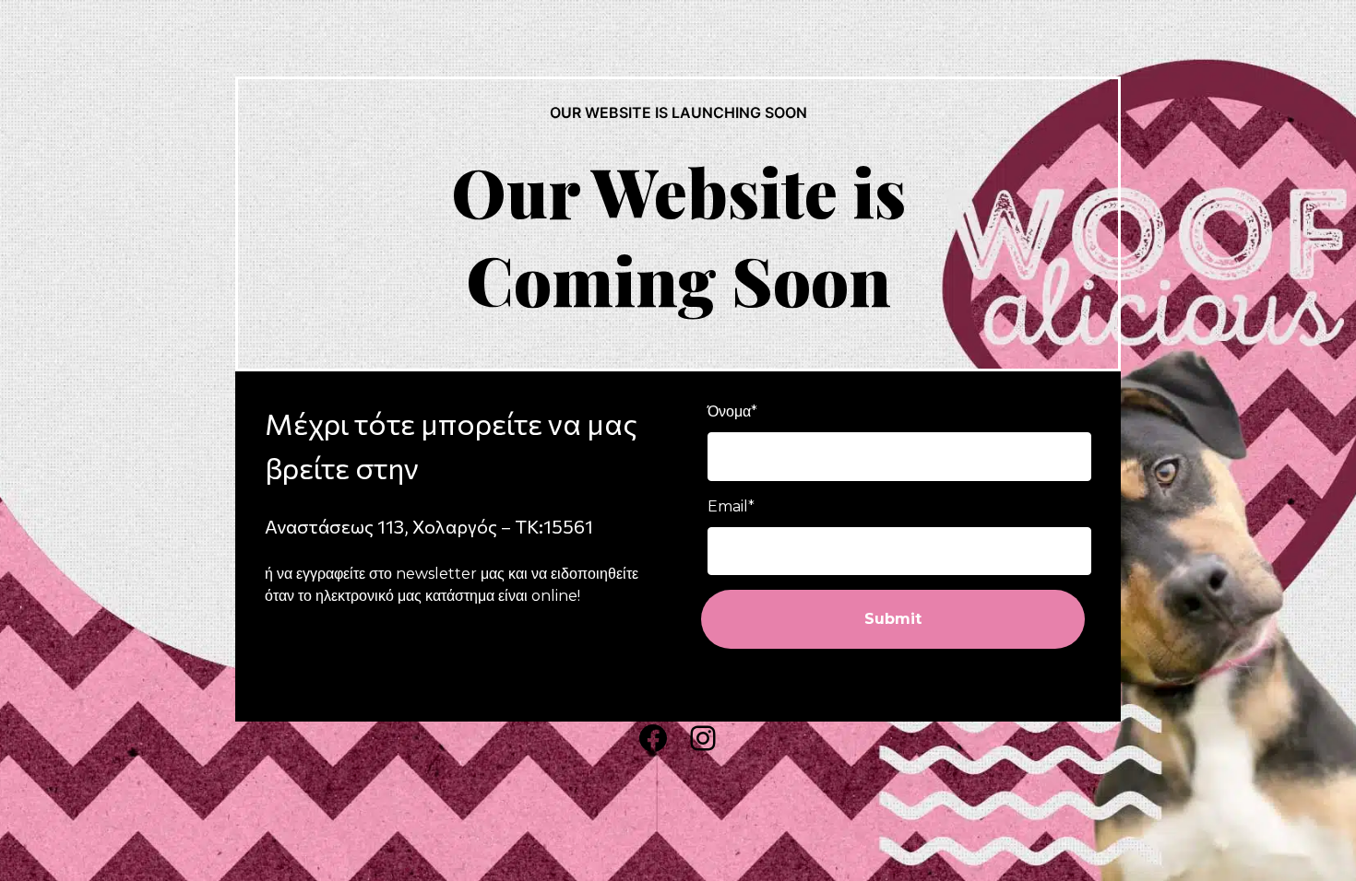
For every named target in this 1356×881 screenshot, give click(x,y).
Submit (893, 619)
